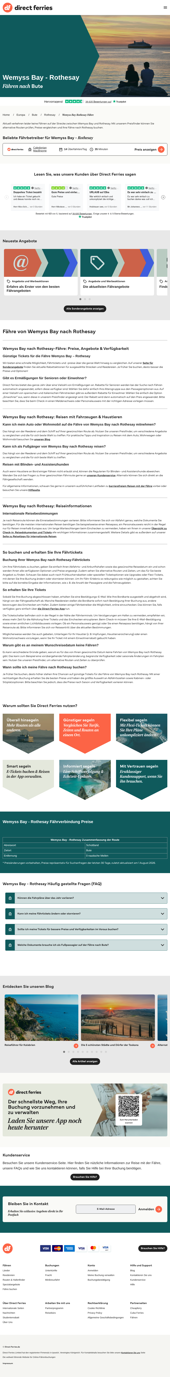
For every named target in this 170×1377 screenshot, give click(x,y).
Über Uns (7, 1322)
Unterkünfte (51, 1270)
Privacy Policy (95, 1312)
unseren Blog (42, 439)
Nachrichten (9, 1312)
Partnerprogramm (54, 1308)
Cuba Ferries (137, 1312)
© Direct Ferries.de (11, 1347)
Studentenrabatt (11, 1317)
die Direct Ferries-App (51, 608)
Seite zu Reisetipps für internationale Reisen (29, 536)
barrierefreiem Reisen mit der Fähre (130, 486)
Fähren (133, 1317)
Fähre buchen (10, 1289)
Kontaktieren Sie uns (141, 1275)
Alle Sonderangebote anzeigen (85, 308)
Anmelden (93, 1270)
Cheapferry (136, 1308)
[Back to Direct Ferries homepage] (27, 8)
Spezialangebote (11, 1284)
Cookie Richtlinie (96, 1308)
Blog (132, 1270)
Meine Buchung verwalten (101, 1275)
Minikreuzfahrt (52, 1279)
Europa (21, 115)
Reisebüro (50, 1312)
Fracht (48, 1275)
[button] (86, 898)
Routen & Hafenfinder (14, 1279)
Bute (34, 115)
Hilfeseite (34, 490)
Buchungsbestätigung (99, 1279)
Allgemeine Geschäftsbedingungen (106, 1317)
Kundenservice (138, 1279)
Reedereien (9, 1275)
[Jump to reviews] (85, 101)
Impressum (8, 1363)
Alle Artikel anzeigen (85, 1061)
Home (6, 115)
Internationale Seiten (13, 1308)
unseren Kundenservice (101, 475)
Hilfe (132, 1284)
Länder (6, 1270)
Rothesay (49, 115)
